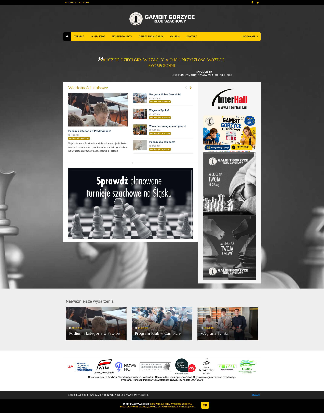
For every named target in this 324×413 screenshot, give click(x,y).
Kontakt (191, 36)
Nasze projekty (122, 36)
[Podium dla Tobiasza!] (140, 145)
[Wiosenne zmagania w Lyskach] (140, 129)
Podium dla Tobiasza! (162, 142)
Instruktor (98, 36)
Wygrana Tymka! (159, 110)
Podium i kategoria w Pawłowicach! (89, 131)
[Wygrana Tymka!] (140, 114)
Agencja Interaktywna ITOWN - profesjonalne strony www (256, 395)
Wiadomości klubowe (77, 3)
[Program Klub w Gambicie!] (140, 98)
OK (205, 405)
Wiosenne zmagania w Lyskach (167, 126)
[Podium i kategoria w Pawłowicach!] (98, 109)
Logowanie (250, 36)
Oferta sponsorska (151, 36)
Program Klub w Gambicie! (165, 94)
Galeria (175, 36)
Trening (79, 36)
